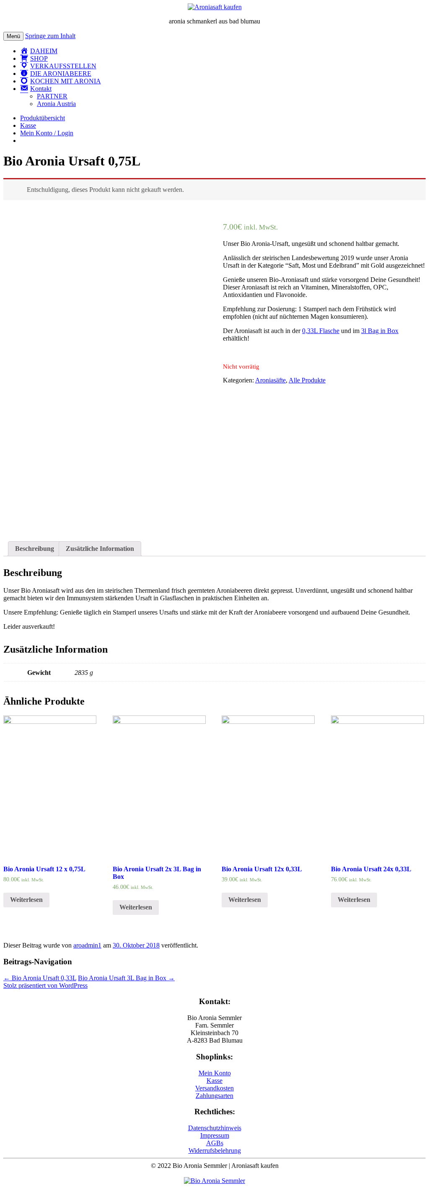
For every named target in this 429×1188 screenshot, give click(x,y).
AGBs (214, 1143)
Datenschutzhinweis (214, 1127)
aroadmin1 (87, 945)
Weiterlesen (26, 899)
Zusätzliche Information (100, 548)
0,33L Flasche (320, 330)
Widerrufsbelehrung (215, 1150)
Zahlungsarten (214, 1095)
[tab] (34, 548)
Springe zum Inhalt (50, 35)
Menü (13, 36)
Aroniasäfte (270, 380)
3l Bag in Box (379, 330)
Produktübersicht (42, 117)
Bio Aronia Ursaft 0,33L (39, 977)
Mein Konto (215, 1073)
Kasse (28, 125)
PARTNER (52, 96)
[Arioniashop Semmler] (215, 6)
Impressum (214, 1135)
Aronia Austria (56, 103)
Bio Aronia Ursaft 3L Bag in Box (126, 977)
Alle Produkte (307, 380)
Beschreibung (34, 548)
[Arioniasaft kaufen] (214, 1180)
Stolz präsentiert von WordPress (45, 985)
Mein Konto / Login (46, 133)
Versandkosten (214, 1088)
